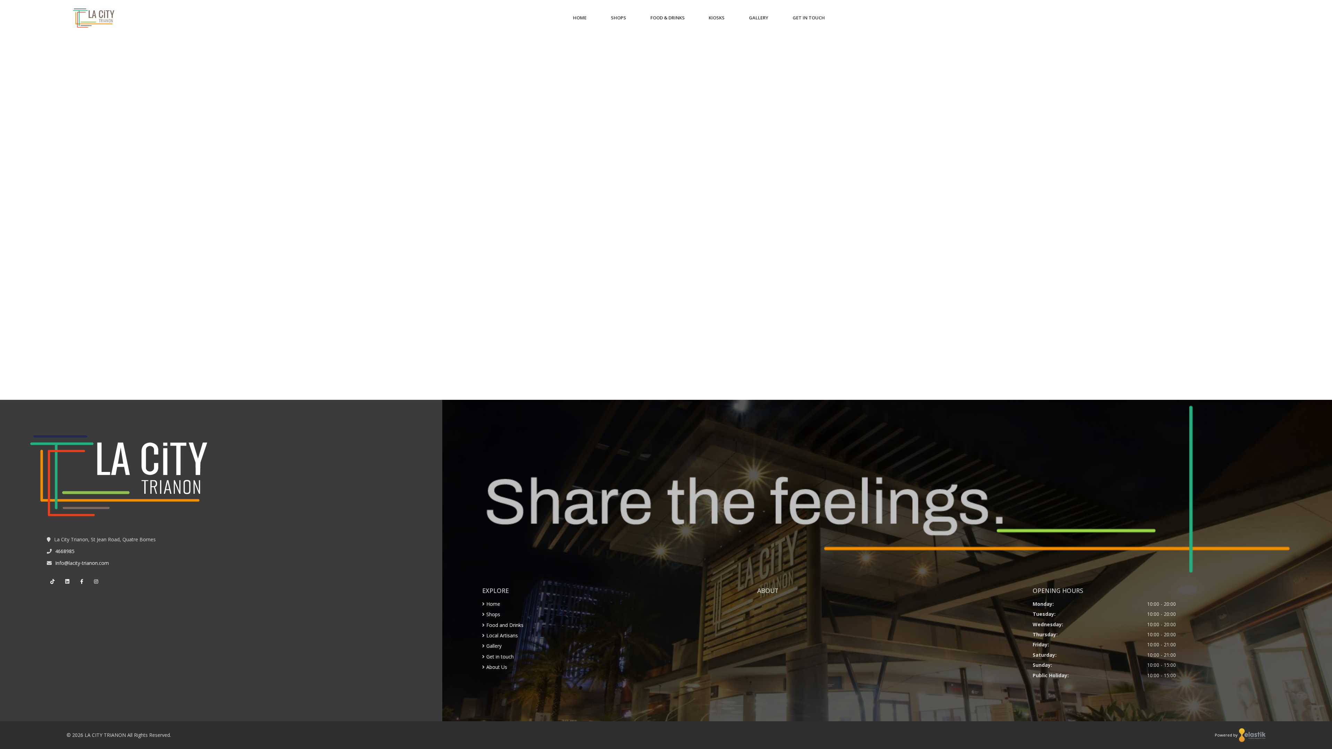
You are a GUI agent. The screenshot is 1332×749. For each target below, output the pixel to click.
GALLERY (758, 18)
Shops (493, 614)
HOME (580, 18)
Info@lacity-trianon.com (82, 563)
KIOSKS (717, 18)
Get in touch (500, 656)
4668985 (65, 551)
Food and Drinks (504, 625)
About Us (496, 667)
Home (493, 604)
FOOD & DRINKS (667, 18)
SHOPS (618, 18)
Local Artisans (502, 635)
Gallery (494, 646)
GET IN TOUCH (809, 18)
